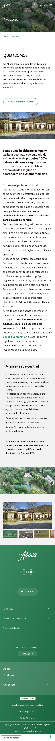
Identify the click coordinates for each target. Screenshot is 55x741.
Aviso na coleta (11, 737)
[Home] (27, 559)
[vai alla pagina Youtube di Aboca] (31, 572)
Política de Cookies (27, 698)
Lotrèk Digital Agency (31, 731)
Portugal (26, 653)
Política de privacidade (27, 711)
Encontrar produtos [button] (14, 618)
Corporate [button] (9, 684)
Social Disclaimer (27, 718)
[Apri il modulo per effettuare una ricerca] (35, 5)
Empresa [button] (8, 608)
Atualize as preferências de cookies (27, 705)
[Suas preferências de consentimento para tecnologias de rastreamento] (50, 736)
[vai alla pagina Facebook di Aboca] (24, 572)
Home (5, 36)
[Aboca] (6, 5)
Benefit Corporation (15, 336)
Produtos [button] (8, 675)
